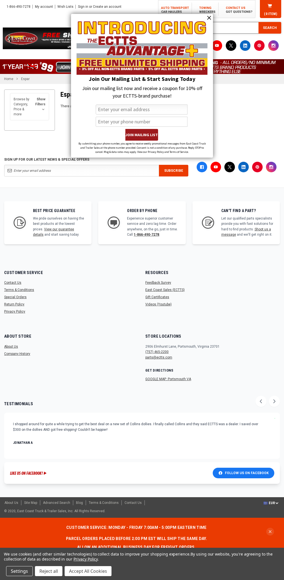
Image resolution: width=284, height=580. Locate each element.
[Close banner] (270, 532)
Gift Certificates (157, 297)
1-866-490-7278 (146, 235)
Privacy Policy (14, 311)
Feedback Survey (158, 283)
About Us (11, 347)
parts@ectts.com (158, 357)
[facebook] (202, 167)
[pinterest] (259, 45)
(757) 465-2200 (157, 352)
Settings (19, 571)
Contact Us (12, 283)
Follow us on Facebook (247, 473)
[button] (29, 106)
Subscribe (173, 171)
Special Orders (15, 297)
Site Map (30, 503)
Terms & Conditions (19, 290)
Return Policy (14, 304)
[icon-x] (231, 45)
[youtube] (217, 45)
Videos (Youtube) (158, 304)
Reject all (48, 571)
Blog (79, 503)
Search (270, 28)
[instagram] (273, 45)
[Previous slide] (261, 401)
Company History (17, 354)
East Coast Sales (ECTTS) (165, 290)
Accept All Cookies (88, 571)
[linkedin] (245, 45)
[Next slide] (274, 401)
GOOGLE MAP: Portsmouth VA (168, 379)
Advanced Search (56, 503)
